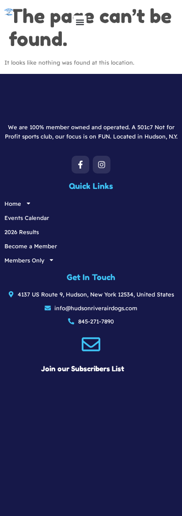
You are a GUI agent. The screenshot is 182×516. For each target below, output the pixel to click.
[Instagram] (101, 164)
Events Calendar (26, 217)
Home (12, 203)
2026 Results (21, 231)
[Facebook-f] (80, 164)
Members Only (24, 260)
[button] (80, 22)
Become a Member (30, 246)
